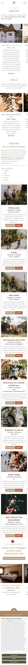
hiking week (14, 208)
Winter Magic (14, 475)
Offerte (6, 180)
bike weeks (14, 295)
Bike (5, 173)
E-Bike (14, 252)
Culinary (6, 175)
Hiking (6, 171)
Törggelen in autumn (14, 430)
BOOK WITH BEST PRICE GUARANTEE (14, 558)
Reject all (14, 658)
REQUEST (11, 73)
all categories (8, 168)
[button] (26, 618)
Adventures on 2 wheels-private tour (14, 384)
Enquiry (18, 225)
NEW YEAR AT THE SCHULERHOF (14, 518)
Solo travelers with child (14, 340)
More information (14, 661)
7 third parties (9, 620)
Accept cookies (14, 655)
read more (10, 225)
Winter (6, 178)
